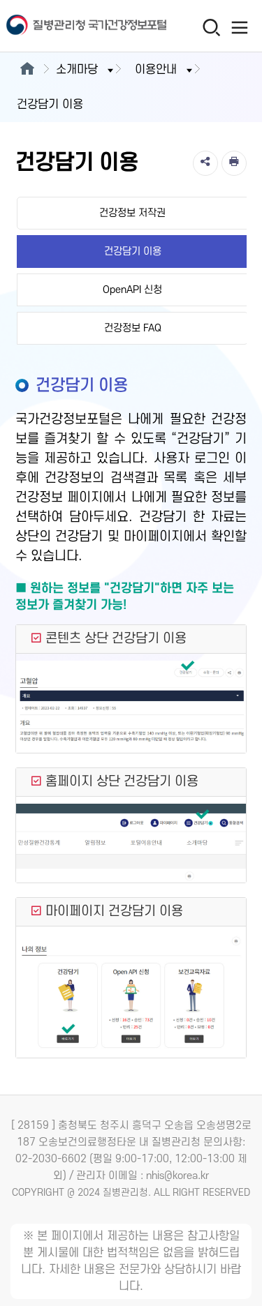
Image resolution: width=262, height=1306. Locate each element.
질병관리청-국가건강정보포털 (66, 26)
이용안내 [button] (156, 69)
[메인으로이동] (27, 69)
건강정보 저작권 (132, 213)
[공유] (205, 163)
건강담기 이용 (132, 251)
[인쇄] (234, 163)
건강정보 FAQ (132, 328)
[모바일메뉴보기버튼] (239, 27)
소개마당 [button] (77, 69)
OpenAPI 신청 (132, 290)
